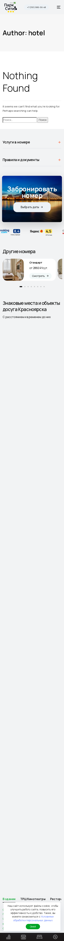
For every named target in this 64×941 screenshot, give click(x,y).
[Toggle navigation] (50, 7)
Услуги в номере (16, 142)
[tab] (32, 142)
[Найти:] (20, 120)
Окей (33, 926)
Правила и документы (21, 159)
